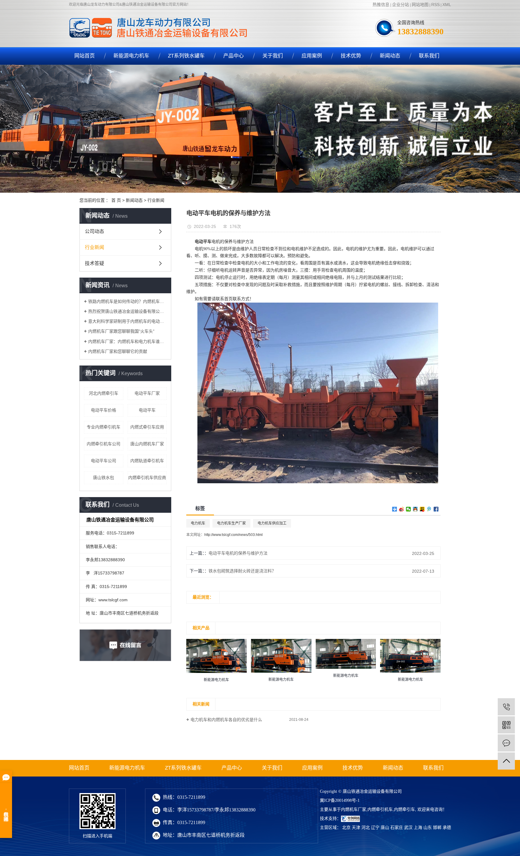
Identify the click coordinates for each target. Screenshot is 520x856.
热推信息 (381, 4)
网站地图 (420, 4)
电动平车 (147, 410)
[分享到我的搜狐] (422, 509)
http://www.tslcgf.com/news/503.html (233, 535)
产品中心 (233, 56)
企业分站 (400, 4)
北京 (346, 827)
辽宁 (375, 827)
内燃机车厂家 (353, 809)
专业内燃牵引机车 (103, 427)
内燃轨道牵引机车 (147, 460)
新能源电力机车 (131, 56)
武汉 (408, 827)
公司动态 (94, 231)
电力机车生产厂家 (231, 523)
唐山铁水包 (103, 477)
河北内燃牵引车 (103, 393)
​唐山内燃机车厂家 (147, 443)
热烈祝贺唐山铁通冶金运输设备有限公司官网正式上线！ (127, 311)
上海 (418, 827)
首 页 (116, 200)
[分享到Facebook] (436, 509)
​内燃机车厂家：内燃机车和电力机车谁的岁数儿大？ (127, 341)
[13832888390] (506, 706)
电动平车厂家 (147, 393)
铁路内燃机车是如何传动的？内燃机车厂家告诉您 (127, 301)
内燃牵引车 (404, 809)
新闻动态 (390, 56)
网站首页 (84, 56)
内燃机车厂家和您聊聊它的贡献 (117, 351)
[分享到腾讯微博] (429, 509)
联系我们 (429, 56)
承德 (447, 827)
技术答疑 (94, 263)
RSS (435, 4)
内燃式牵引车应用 (147, 427)
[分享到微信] (408, 509)
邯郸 (437, 827)
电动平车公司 (103, 460)
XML (446, 4)
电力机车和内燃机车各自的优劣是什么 (226, 719)
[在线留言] (506, 743)
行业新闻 (155, 200)
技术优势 (351, 56)
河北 (365, 827)
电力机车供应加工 (272, 523)
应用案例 (312, 56)
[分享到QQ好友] (415, 509)
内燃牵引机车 (380, 809)
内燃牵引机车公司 (103, 443)
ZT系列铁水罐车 (186, 56)
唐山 (385, 827)
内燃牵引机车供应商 (147, 477)
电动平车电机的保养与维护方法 (238, 553)
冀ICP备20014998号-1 (340, 800)
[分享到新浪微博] (401, 509)
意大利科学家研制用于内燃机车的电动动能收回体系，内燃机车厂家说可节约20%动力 (127, 321)
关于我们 (272, 56)
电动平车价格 (103, 410)
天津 (356, 827)
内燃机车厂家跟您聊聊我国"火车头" (121, 331)
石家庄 (396, 827)
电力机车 (198, 523)
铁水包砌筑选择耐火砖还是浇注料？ (242, 570)
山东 (427, 827)
